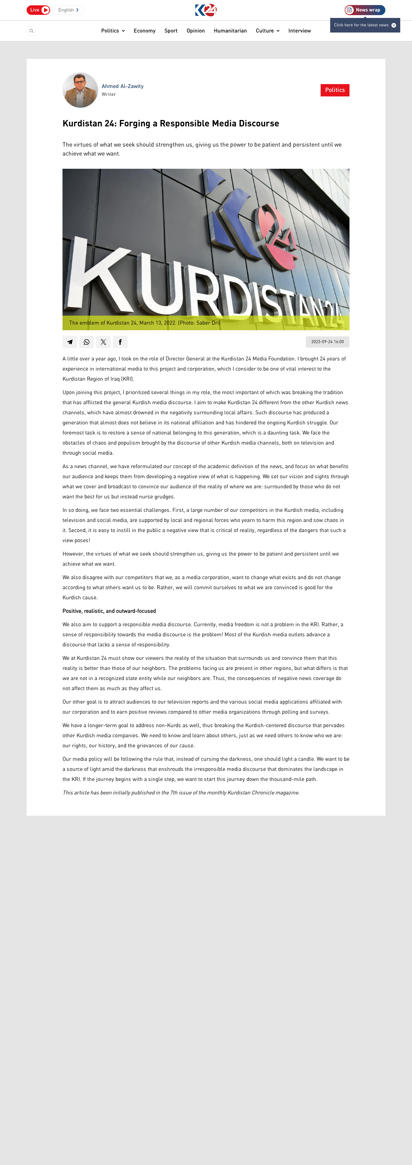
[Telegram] (70, 342)
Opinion (196, 31)
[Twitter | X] (103, 342)
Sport (171, 31)
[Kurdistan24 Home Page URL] (206, 10)
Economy (145, 31)
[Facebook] (120, 342)
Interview (299, 31)
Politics (110, 31)
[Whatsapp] (86, 342)
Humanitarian (230, 31)
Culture (265, 31)
